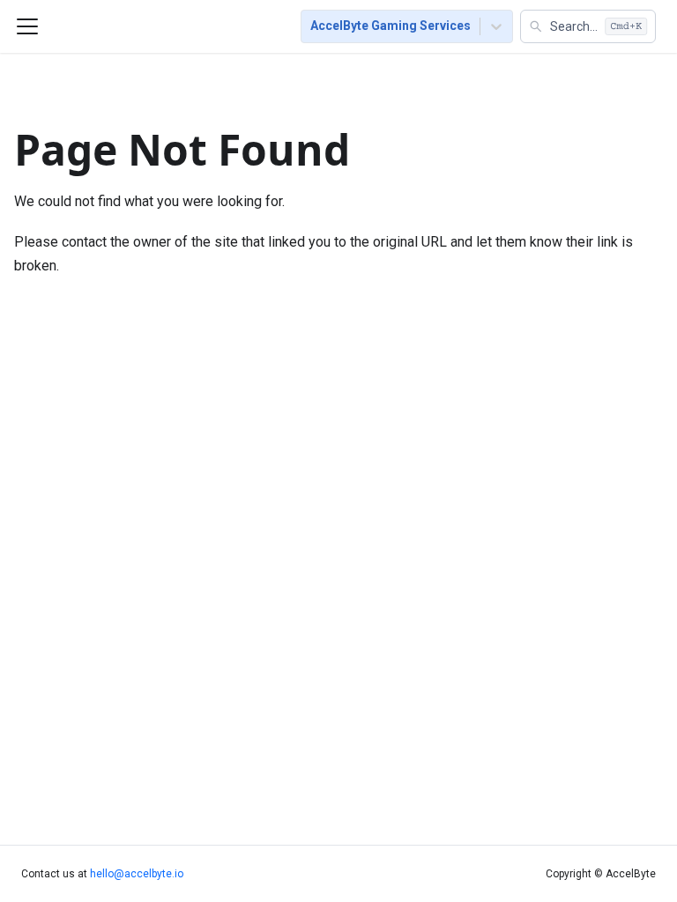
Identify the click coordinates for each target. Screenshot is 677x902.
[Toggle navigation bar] (27, 26)
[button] (588, 26)
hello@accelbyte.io (136, 874)
